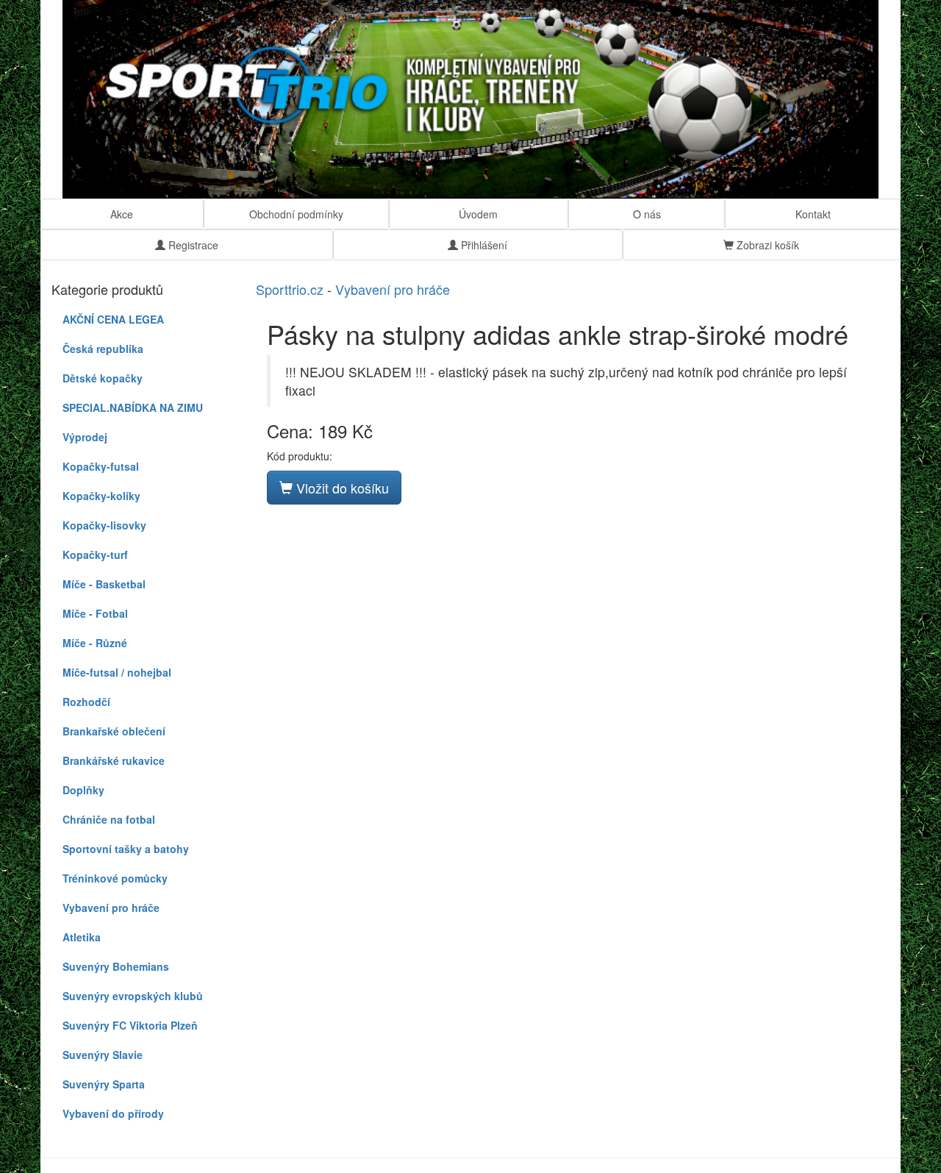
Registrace (191, 245)
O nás (647, 214)
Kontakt (813, 214)
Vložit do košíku (341, 487)
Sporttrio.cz (289, 289)
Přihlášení (482, 245)
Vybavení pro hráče (392, 289)
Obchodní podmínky (296, 214)
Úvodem (478, 214)
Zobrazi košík (766, 245)
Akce (121, 214)
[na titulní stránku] (470, 99)
